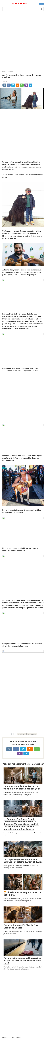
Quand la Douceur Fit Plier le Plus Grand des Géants (21, 926)
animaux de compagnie (28, 734)
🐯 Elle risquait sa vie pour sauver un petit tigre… (23, 893)
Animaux (5, 81)
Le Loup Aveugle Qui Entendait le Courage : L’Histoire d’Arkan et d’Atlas (23, 860)
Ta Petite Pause (19, 3)
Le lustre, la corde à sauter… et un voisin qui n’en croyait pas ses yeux (22, 787)
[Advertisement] (23, 41)
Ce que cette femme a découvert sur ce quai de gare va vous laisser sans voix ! (23, 961)
